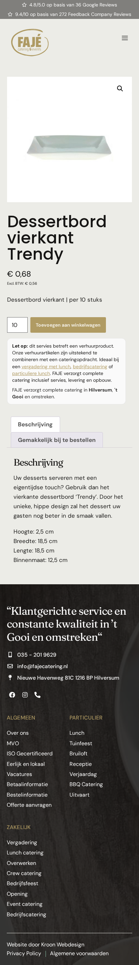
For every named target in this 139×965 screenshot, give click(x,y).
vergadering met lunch (46, 366)
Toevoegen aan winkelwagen (68, 325)
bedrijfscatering (90, 366)
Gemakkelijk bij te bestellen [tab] (56, 440)
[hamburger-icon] (124, 38)
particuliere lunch (31, 373)
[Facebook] (12, 694)
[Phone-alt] (37, 694)
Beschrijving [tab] (35, 424)
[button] (120, 89)
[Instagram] (24, 694)
